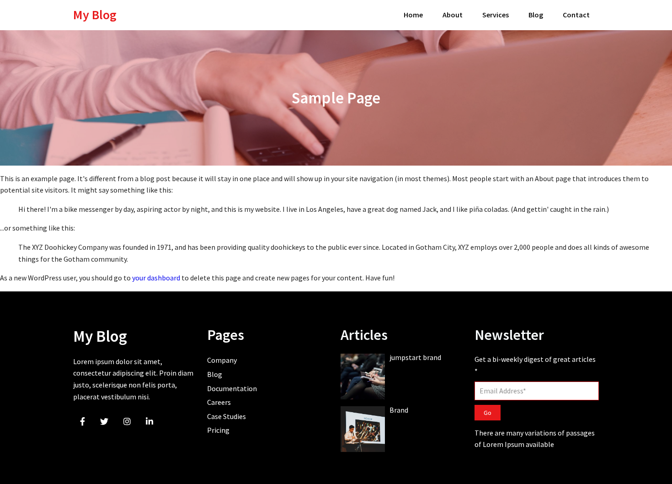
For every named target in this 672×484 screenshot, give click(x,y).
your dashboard (156, 277)
